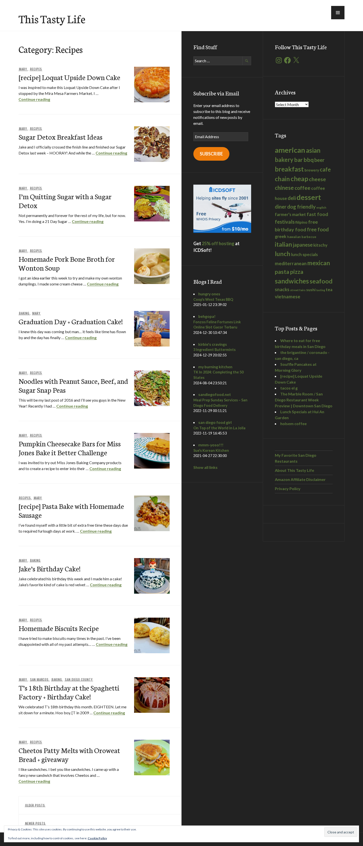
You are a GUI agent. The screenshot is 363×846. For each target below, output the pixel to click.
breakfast (289, 169)
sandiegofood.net (214, 394)
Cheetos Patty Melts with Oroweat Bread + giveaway (69, 754)
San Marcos (39, 679)
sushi (311, 289)
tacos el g (289, 388)
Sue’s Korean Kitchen (211, 450)
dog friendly (301, 206)
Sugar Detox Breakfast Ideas (60, 136)
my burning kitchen (215, 366)
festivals (285, 222)
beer (319, 160)
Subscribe (211, 153)
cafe (325, 169)
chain (282, 178)
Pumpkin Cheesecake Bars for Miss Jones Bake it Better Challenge (70, 447)
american (290, 150)
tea (329, 289)
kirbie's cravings (212, 344)
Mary (23, 68)
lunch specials (304, 254)
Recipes (36, 68)
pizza (296, 271)
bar (298, 159)
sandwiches (292, 281)
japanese (303, 245)
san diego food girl (215, 422)
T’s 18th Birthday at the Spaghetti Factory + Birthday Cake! (69, 691)
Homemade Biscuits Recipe (59, 628)
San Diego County (79, 679)
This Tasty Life (52, 18)
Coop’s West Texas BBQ (213, 299)
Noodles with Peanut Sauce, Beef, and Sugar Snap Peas (73, 385)
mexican (318, 262)
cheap (299, 179)
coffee (302, 188)
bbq (308, 159)
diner (280, 207)
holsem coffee (293, 423)
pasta (282, 271)
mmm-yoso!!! (210, 444)
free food (318, 229)
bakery (284, 159)
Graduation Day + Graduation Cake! (71, 321)
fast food (317, 214)
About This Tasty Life (294, 470)
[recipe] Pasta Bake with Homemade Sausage (71, 510)
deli (292, 198)
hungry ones (209, 293)
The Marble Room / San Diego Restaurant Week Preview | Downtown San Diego (303, 399)
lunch (282, 253)
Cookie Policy (97, 838)
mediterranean (290, 263)
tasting (320, 290)
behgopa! (207, 316)
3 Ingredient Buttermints (214, 349)
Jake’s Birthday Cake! (50, 568)
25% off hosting (218, 243)
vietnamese (287, 296)
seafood (321, 281)
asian (313, 150)
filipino (301, 222)
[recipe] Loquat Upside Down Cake (69, 77)
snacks (282, 289)
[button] (337, 12)
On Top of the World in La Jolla (219, 428)
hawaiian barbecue (301, 237)
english (321, 207)
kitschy (320, 245)
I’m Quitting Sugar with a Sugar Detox (65, 200)
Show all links (205, 467)
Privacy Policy (288, 488)
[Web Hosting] (222, 231)
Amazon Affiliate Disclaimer (300, 479)
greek (280, 236)
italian (283, 244)
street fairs (297, 290)
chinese (284, 187)
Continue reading (34, 99)
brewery (311, 170)
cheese (317, 179)
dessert (309, 197)
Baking (24, 313)
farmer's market (290, 214)
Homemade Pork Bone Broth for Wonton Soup (67, 263)
